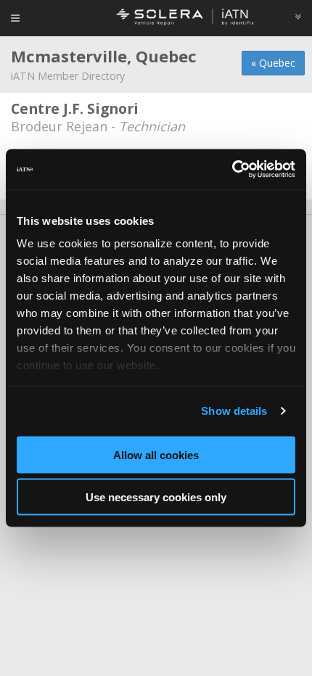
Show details (234, 411)
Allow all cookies (156, 454)
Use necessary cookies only (156, 497)
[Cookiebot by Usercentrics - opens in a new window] (231, 169)
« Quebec (273, 63)
